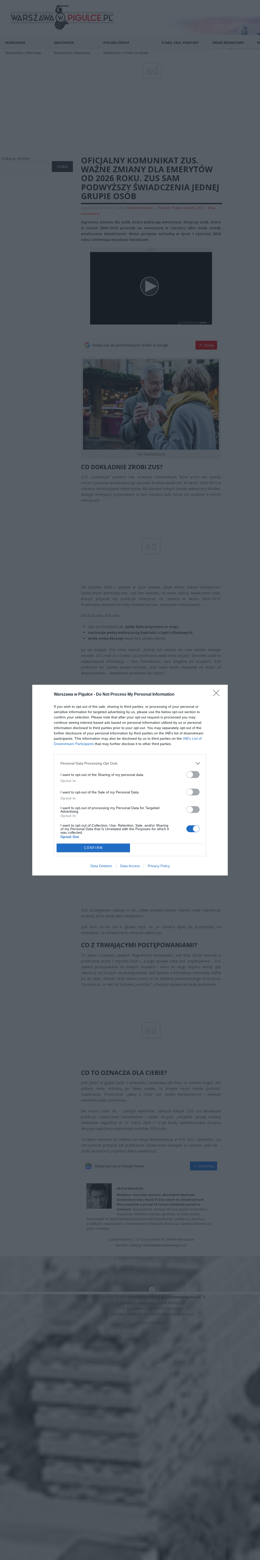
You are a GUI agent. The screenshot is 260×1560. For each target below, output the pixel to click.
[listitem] (130, 763)
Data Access (130, 866)
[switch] (193, 774)
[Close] (218, 694)
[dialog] (130, 780)
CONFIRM (93, 848)
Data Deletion (101, 866)
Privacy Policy (159, 866)
